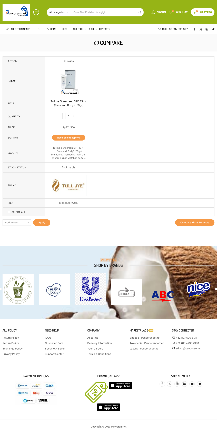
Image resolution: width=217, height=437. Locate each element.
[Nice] (198, 289)
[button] (36, 12)
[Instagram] (207, 29)
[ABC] (162, 296)
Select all (18, 212)
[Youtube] (192, 384)
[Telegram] (213, 29)
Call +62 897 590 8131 (175, 29)
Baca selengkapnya (68, 137)
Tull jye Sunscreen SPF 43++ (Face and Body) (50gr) (69, 103)
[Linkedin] (184, 384)
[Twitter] (201, 29)
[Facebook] (194, 29)
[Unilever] (90, 289)
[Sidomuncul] (18, 289)
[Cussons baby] (54, 289)
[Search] (139, 12)
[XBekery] (126, 292)
